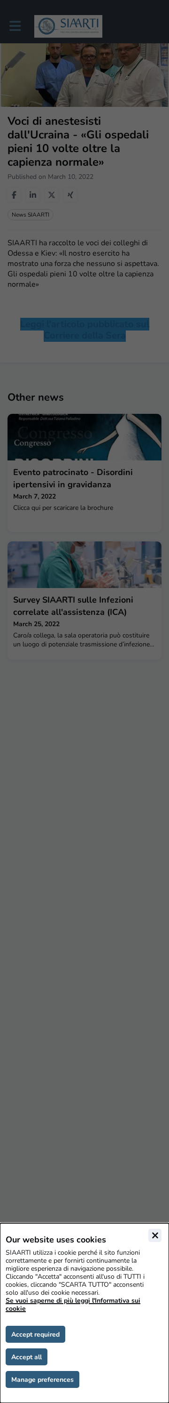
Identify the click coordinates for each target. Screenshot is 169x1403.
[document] (84, 1313)
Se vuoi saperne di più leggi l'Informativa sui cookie (73, 1305)
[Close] (154, 1235)
